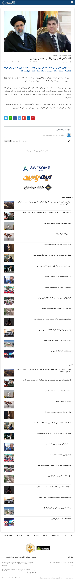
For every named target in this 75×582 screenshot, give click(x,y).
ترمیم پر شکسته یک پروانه (63, 234)
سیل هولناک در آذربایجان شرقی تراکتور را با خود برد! (56, 308)
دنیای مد (19, 535)
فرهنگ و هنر (55, 535)
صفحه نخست (67, 55)
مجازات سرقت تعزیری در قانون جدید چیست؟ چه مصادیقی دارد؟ (52, 319)
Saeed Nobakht (16, 578)
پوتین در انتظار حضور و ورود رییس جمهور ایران (57, 244)
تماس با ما (53, 562)
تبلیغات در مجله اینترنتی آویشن (64, 562)
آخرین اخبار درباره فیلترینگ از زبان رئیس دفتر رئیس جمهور (54, 266)
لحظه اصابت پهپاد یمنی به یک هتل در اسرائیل (57, 223)
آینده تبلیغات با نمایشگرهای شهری (61, 351)
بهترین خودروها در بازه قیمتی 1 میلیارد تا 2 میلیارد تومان (55, 330)
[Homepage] (71, 535)
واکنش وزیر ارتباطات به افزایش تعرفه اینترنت (58, 287)
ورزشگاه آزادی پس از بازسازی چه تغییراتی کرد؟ (57, 340)
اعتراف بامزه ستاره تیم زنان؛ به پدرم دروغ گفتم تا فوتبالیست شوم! (52, 255)
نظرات (8, 62)
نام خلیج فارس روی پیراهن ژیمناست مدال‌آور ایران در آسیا (54, 298)
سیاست (55, 55)
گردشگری (36, 535)
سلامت (45, 535)
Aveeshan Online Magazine (52, 578)
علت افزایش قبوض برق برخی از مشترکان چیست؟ (57, 276)
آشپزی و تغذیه (8, 535)
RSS (71, 566)
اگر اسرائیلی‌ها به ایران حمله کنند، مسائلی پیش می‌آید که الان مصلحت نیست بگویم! (47, 212)
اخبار (60, 55)
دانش (27, 535)
